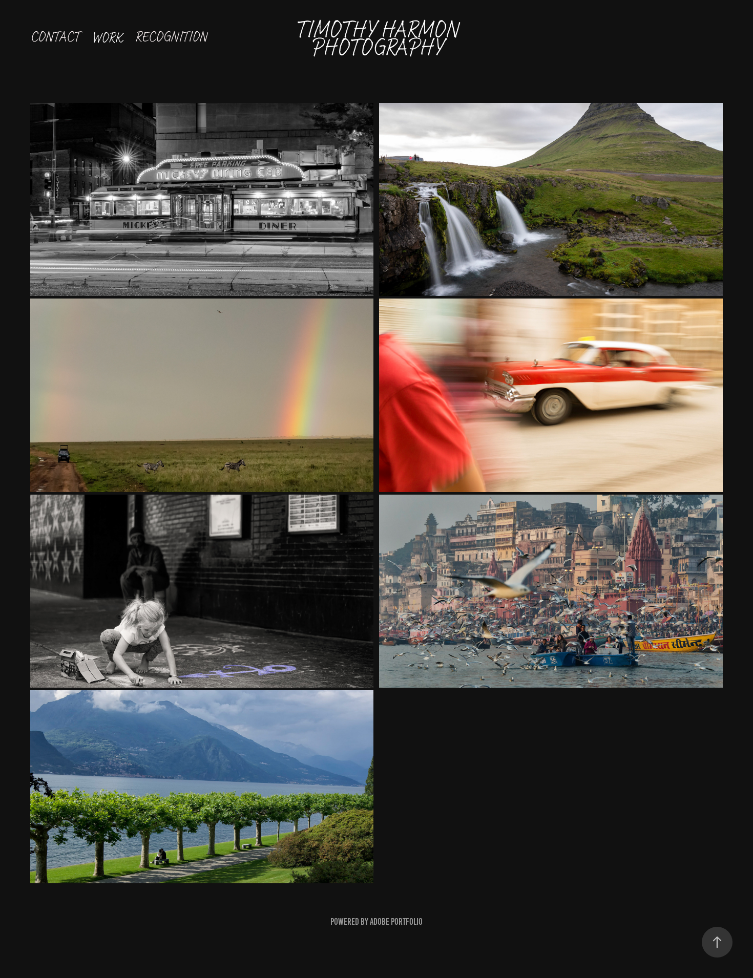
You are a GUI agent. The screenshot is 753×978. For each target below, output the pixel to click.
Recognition (171, 36)
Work (107, 37)
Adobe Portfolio (396, 922)
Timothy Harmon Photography (379, 38)
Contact (54, 36)
